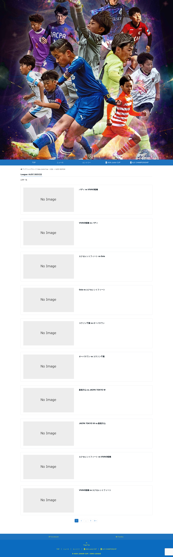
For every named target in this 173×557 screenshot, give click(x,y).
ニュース (60, 162)
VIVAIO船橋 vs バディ (88, 223)
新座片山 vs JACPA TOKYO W (92, 390)
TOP (34, 162)
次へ (95, 520)
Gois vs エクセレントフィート (92, 289)
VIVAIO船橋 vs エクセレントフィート (95, 490)
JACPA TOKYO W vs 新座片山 (92, 423)
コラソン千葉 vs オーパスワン (92, 323)
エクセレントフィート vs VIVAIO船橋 (95, 457)
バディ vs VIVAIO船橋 (88, 189)
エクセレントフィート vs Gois (92, 256)
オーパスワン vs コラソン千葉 (92, 356)
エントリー (86, 162)
